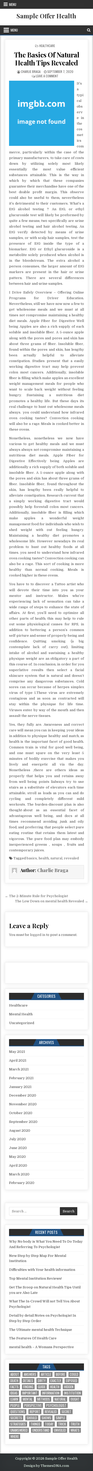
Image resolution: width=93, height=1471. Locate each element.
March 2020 (19, 1174)
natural (56, 858)
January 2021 (20, 1087)
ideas (14, 1393)
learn (14, 1399)
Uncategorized (21, 1023)
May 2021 (17, 1052)
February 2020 (21, 1183)
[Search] (88, 30)
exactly (55, 1380)
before (60, 1374)
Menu (12, 4)
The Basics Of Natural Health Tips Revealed (46, 58)
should (32, 1417)
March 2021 (19, 1069)
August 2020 (19, 1130)
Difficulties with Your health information (42, 1270)
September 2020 (23, 1122)
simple (60, 1417)
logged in (37, 935)
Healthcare (47, 45)
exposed (71, 1380)
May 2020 (17, 1157)
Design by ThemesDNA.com (46, 1466)
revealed (71, 858)
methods (43, 1399)
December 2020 (22, 1095)
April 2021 (17, 1060)
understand (40, 1430)
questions (17, 1411)
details (28, 1380)
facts (14, 1386)
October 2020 (20, 1113)
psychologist (56, 1405)
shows (46, 1417)
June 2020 (18, 1148)
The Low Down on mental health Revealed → (51, 901)
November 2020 (23, 1104)
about (14, 1374)
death (14, 1380)
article (46, 1374)
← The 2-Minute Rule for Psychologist (36, 896)
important (29, 1393)
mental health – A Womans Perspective (41, 1347)
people (15, 1405)
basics (32, 858)
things (35, 1424)
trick (62, 1424)
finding (28, 1386)
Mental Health (21, 1014)
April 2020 (18, 1165)
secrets (16, 1417)
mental (28, 1399)
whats (75, 1430)
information (50, 1393)
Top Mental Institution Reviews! (35, 1278)
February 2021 (21, 1078)
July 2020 (17, 1139)
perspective (33, 1405)
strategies (18, 1424)
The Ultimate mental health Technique (40, 1330)
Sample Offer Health (46, 16)
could (74, 1374)
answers (30, 1374)
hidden (68, 1386)
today (49, 1424)
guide (41, 1386)
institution (72, 1393)
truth (75, 1424)
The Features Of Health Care (33, 1338)
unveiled (60, 1430)
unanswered (19, 1430)
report (35, 1411)
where (14, 1436)
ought (75, 1399)
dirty (42, 1380)
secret (66, 1411)
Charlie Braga (31, 71)
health (43, 858)
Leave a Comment (47, 76)
